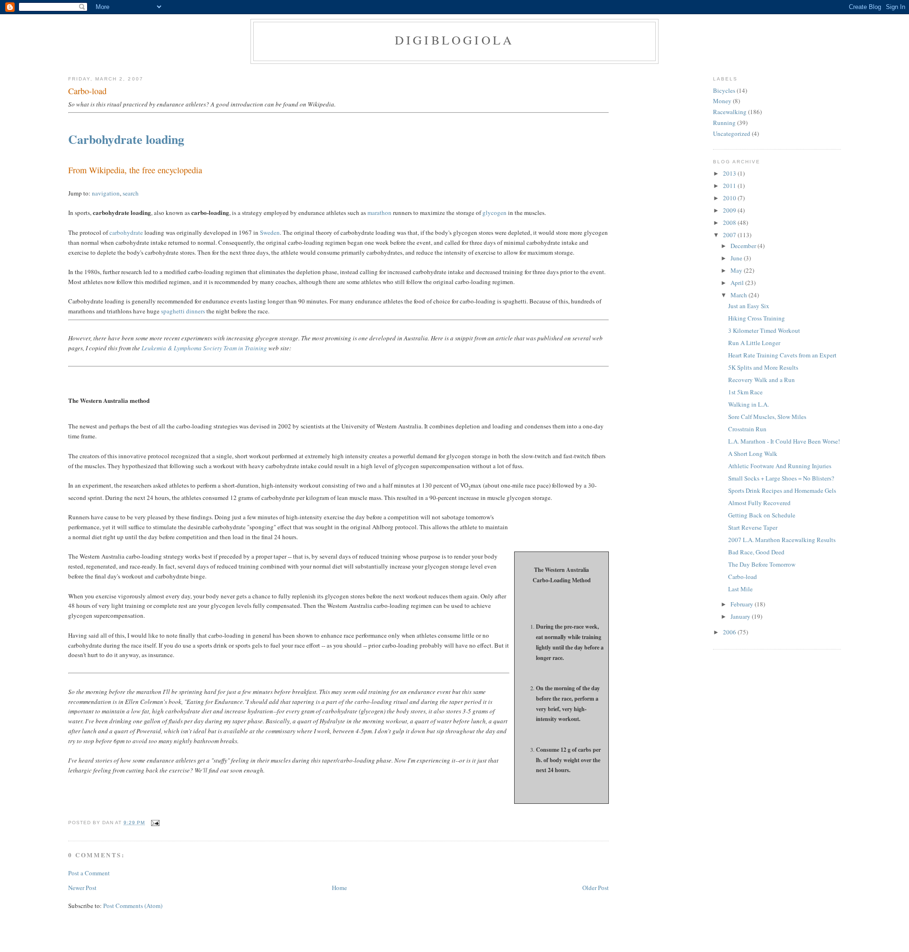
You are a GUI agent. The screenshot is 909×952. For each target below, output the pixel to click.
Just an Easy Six (748, 306)
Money (722, 101)
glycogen (494, 212)
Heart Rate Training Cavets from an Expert (782, 355)
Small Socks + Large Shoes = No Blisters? (781, 478)
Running (724, 122)
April (738, 282)
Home (339, 887)
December (744, 245)
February (743, 604)
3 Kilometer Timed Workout (764, 330)
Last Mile (740, 589)
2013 (730, 173)
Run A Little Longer (754, 342)
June (737, 258)
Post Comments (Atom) (132, 905)
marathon (379, 212)
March (740, 295)
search (131, 193)
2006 (730, 632)
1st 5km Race (745, 392)
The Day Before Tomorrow (761, 564)
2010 (730, 198)
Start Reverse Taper (752, 527)
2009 (730, 210)
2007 (730, 235)
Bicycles (724, 90)
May (737, 270)
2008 (730, 222)
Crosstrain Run (747, 429)
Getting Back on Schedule (761, 515)
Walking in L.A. (748, 404)
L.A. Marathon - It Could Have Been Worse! (784, 441)
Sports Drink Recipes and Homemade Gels (782, 490)
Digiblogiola (454, 40)
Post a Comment (89, 873)
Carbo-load (87, 91)
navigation (106, 193)
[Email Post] (154, 822)
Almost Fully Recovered (759, 502)
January (741, 616)
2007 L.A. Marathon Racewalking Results (782, 539)
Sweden (270, 232)
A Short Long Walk (752, 453)
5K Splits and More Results (763, 367)
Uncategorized (731, 133)
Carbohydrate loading (126, 139)
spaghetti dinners (183, 311)
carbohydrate (126, 232)
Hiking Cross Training (756, 318)
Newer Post (82, 887)
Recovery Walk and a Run (761, 379)
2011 (730, 185)
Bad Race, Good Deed (756, 552)
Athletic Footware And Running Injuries (779, 466)
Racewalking (730, 111)
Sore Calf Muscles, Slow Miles (767, 416)
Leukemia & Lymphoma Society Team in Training (204, 348)
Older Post (595, 887)
